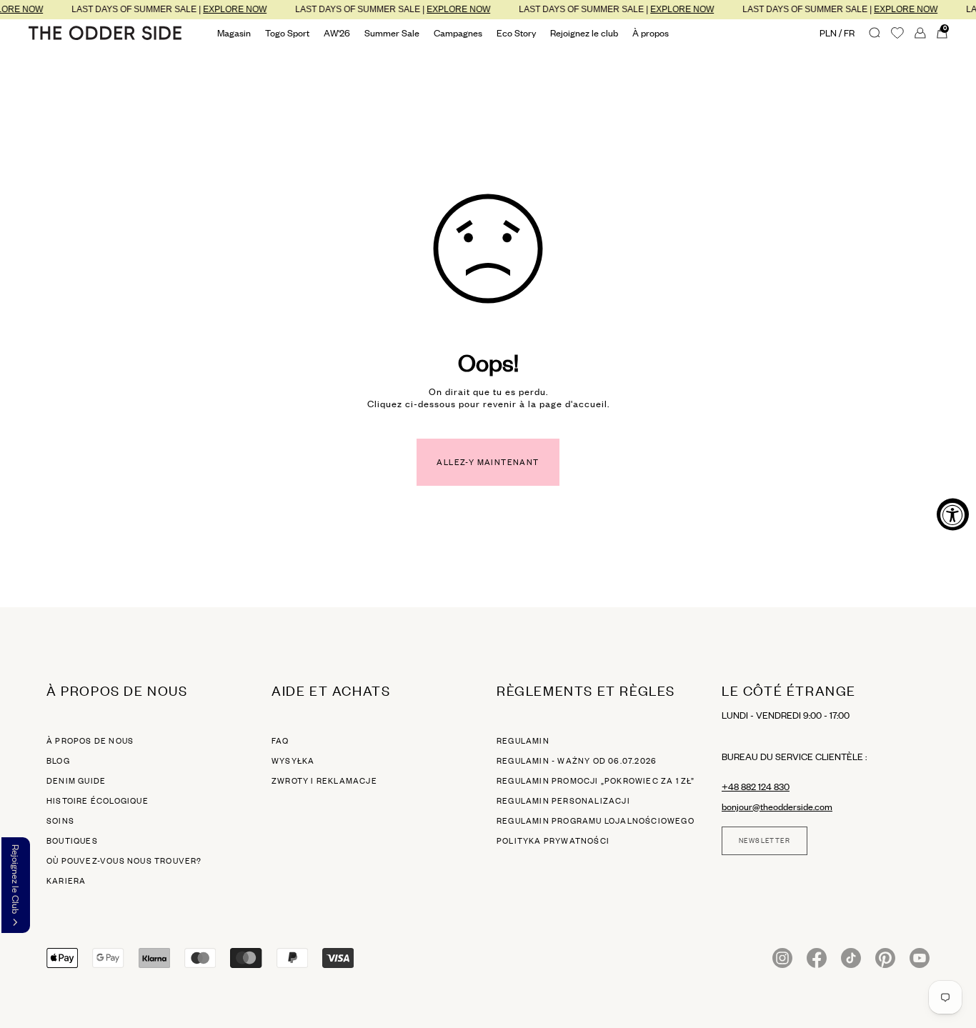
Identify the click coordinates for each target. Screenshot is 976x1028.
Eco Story (516, 32)
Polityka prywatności (553, 841)
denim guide (76, 781)
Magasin (234, 32)
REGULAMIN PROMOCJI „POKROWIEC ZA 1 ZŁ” (596, 781)
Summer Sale (391, 32)
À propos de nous (90, 741)
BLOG (58, 761)
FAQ (280, 741)
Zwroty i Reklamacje (324, 781)
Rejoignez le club (584, 32)
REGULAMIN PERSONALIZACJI (563, 801)
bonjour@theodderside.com (777, 806)
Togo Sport (287, 32)
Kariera (66, 881)
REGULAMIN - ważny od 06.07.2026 (577, 761)
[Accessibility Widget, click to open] (953, 514)
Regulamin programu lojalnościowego (595, 821)
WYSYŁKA (293, 761)
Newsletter (764, 841)
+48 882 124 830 (756, 786)
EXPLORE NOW (227, 9)
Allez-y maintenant (488, 462)
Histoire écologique (97, 801)
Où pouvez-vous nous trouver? (124, 861)
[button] (15, 885)
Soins (60, 821)
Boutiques (72, 841)
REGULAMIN (523, 741)
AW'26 (337, 32)
